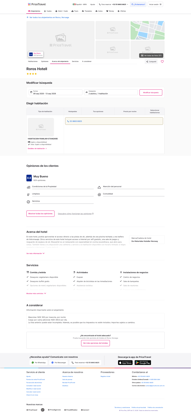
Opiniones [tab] (44, 61)
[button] (55, 92)
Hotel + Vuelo (63, 11)
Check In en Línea (32, 395)
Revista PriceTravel (68, 382)
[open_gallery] (60, 40)
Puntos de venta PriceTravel (35, 379)
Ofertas (123, 11)
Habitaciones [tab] (33, 61)
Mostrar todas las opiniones (40, 213)
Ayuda (92, 4)
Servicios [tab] (75, 61)
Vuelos (49, 11)
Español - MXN (81, 4)
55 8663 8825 (76, 121)
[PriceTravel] (38, 4)
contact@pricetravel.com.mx (155, 385)
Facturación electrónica (34, 382)
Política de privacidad (139, 407)
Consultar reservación (33, 385)
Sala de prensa (67, 379)
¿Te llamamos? (139, 4)
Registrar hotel (105, 376)
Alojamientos (35, 11)
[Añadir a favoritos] (162, 61)
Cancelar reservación (33, 392)
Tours (76, 11)
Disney (111, 11)
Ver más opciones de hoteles (95, 343)
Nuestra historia (67, 376)
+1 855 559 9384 (154, 379)
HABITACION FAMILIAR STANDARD (43, 139)
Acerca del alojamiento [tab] (60, 61)
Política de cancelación (155, 407)
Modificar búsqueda (151, 92)
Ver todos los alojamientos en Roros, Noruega (49, 17)
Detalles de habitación (36, 148)
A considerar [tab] (86, 61)
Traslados (88, 11)
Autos (100, 11)
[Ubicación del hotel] (148, 30)
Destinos (65, 385)
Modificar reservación (33, 389)
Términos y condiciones (122, 407)
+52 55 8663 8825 (147, 382)
